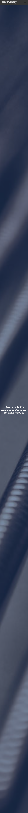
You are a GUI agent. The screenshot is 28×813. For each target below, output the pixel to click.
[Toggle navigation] (25, 2)
